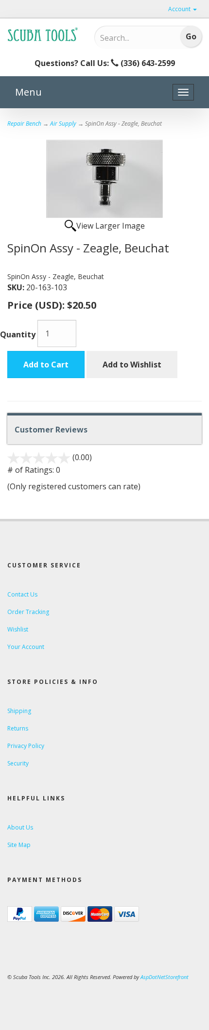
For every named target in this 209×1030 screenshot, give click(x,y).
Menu (28, 92)
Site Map (19, 845)
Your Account (25, 647)
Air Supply (63, 123)
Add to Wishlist (132, 364)
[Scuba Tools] (43, 34)
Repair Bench (24, 123)
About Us (20, 827)
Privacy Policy (25, 746)
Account (180, 9)
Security (18, 763)
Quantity (17, 334)
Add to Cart (46, 364)
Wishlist (17, 629)
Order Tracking (28, 612)
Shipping (19, 711)
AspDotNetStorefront (164, 976)
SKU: (16, 287)
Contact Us (22, 594)
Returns (17, 728)
